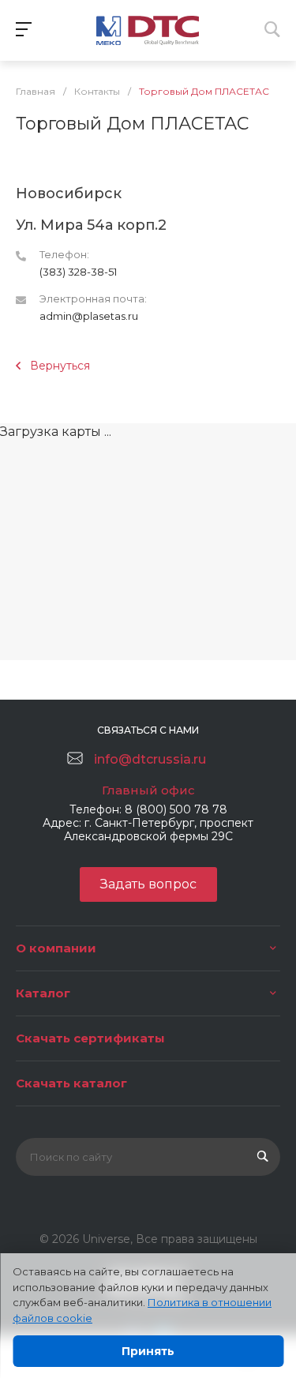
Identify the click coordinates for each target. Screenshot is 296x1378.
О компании (56, 948)
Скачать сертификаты (90, 1038)
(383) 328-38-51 (78, 271)
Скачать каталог (71, 1083)
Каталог (43, 993)
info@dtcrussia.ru (150, 759)
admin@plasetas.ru (88, 316)
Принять (148, 1351)
